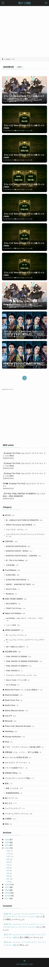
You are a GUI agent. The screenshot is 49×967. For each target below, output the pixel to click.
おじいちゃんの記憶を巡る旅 (18, 757)
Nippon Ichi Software (15, 613)
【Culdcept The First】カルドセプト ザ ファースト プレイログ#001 (24, 475)
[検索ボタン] (3, 3)
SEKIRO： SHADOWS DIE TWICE (20, 584)
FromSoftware (12, 570)
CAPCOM (11, 541)
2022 (7, 884)
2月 (9, 879)
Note (8, 824)
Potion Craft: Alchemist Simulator (19, 726)
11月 (9, 853)
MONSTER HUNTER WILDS (18, 546)
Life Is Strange (12, 685)
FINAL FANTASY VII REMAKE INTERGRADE (24, 661)
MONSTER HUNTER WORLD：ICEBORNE (23, 556)
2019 (7, 893)
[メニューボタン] (46, 3)
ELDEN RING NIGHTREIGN (17, 580)
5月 (8, 870)
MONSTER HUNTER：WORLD (19, 551)
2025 (7, 842)
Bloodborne (11, 594)
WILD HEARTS (13, 603)
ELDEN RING (12, 575)
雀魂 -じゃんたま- (14, 788)
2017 (7, 898)
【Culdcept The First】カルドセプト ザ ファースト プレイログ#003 (24, 455)
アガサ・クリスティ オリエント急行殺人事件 (24, 747)
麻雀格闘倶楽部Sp (14, 793)
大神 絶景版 (12, 565)
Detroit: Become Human (16, 710)
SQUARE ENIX (13, 651)
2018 (7, 895)
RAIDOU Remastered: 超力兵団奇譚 (21, 525)
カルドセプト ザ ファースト (17, 762)
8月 (8, 862)
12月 (9, 850)
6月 (8, 867)
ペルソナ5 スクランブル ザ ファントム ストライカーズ (25, 535)
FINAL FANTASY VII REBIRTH (19, 666)
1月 (8, 881)
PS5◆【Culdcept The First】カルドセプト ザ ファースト (24, 486)
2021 (7, 887)
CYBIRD (10, 818)
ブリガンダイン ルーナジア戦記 (19, 778)
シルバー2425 (13, 625)
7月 (8, 865)
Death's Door (11, 705)
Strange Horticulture (15, 736)
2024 (7, 845)
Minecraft (10, 721)
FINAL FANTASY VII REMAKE (18, 656)
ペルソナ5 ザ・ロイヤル (17, 529)
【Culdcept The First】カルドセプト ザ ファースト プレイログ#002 (24, 465)
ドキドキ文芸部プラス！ (16, 767)
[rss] (24, 961)
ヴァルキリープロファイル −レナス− (21, 675)
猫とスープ (11, 798)
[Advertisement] (24, 31)
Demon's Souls (12, 589)
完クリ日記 (24, 3)
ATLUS (9, 515)
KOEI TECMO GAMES (16, 598)
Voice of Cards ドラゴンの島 (18, 680)
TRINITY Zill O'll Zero (15, 608)
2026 (7, 839)
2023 (7, 848)
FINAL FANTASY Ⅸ (14, 670)
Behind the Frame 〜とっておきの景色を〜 (23, 689)
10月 (9, 856)
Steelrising (11, 731)
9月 (9, 859)
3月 (8, 876)
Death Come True (13, 700)
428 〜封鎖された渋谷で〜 (17, 647)
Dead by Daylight (13, 695)
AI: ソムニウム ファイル (16, 635)
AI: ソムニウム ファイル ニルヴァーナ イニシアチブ (25, 641)
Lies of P (10, 715)
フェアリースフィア (15, 808)
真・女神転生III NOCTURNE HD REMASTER (24, 520)
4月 (8, 873)
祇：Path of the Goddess (17, 560)
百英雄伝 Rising (13, 773)
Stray (8, 741)
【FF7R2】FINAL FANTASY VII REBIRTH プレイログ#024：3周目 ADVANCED (24, 496)
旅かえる (11, 803)
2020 (7, 890)
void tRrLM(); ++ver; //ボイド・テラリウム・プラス (24, 619)
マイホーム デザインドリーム (18, 813)
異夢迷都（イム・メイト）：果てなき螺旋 (23, 752)
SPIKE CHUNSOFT (14, 630)
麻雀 (8, 783)
